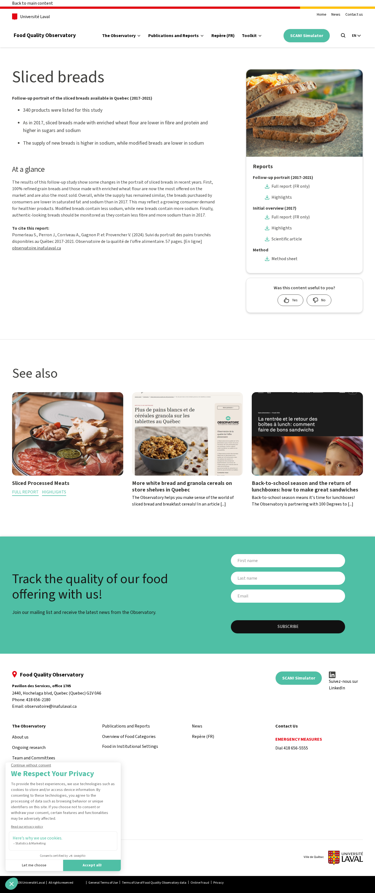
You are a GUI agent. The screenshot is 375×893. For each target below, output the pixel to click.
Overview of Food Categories (183, 59)
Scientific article (287, 239)
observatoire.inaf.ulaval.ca (36, 248)
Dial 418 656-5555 (291, 748)
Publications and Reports (173, 36)
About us (20, 737)
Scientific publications (177, 90)
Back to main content (32, 3)
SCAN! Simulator (306, 36)
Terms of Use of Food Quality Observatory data (154, 882)
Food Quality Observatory (44, 35)
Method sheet (285, 259)
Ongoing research (29, 748)
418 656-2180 (38, 700)
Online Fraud (200, 882)
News (335, 14)
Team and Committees (131, 90)
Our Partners (122, 105)
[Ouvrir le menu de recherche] (343, 35)
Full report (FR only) (291, 186)
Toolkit (249, 36)
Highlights (282, 197)
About (115, 59)
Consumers (259, 74)
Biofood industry (264, 59)
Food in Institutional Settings (183, 74)
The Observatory (119, 36)
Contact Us (286, 726)
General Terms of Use (103, 882)
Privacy (218, 882)
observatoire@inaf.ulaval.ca (51, 706)
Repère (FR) (223, 36)
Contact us (354, 14)
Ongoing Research (126, 74)
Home (321, 14)
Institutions (260, 90)
